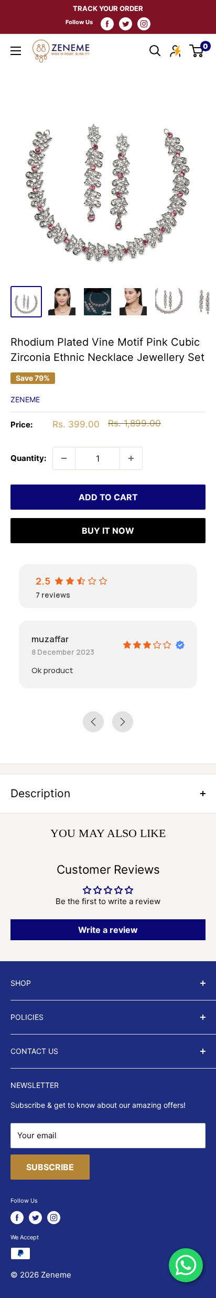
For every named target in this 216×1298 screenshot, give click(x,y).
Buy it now (108, 530)
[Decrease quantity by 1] (64, 458)
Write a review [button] (108, 930)
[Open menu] (15, 51)
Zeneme (25, 399)
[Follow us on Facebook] (107, 23)
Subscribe (50, 1167)
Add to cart (108, 497)
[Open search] (155, 51)
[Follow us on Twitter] (125, 23)
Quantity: (28, 458)
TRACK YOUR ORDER (108, 8)
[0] (196, 51)
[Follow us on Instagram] (143, 23)
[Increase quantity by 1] (131, 458)
